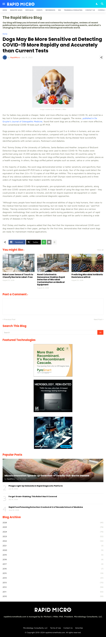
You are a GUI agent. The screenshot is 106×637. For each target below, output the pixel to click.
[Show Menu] (3, 4)
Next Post (98, 319)
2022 (53, 541)
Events (39, 10)
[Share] (101, 57)
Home (5, 10)
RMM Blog (29, 10)
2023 (53, 536)
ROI (59, 10)
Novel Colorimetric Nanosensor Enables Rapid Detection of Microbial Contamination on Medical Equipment (51, 279)
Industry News (16, 10)
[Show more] (54, 242)
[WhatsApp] (43, 242)
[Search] (102, 3)
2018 (53, 559)
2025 (53, 527)
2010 (53, 596)
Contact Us (90, 10)
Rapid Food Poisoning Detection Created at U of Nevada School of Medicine (46, 507)
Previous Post (9, 319)
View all (100, 250)
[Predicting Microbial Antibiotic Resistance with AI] (87, 263)
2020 (53, 550)
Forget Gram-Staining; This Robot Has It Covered (33, 496)
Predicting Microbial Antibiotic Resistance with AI (87, 275)
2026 (53, 522)
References (50, 10)
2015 (53, 573)
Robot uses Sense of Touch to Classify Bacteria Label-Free (18, 275)
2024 (53, 532)
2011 (53, 592)
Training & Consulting (73, 10)
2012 (53, 587)
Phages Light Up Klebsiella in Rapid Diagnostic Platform (36, 486)
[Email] (49, 242)
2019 (53, 555)
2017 (53, 564)
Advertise (79, 628)
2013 (53, 582)
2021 (53, 545)
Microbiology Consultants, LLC (35, 628)
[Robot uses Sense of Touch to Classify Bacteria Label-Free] (19, 263)
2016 (53, 569)
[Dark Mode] (97, 4)
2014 (53, 578)
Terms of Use (55, 628)
